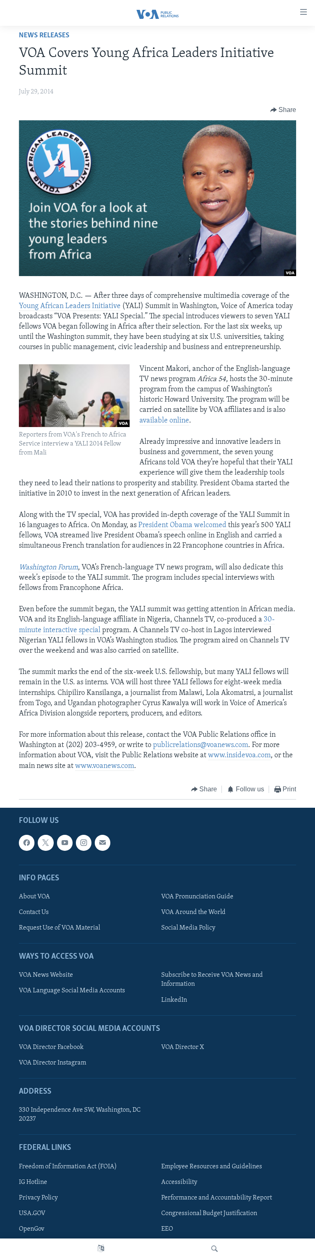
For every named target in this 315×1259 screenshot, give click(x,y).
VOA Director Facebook (51, 1047)
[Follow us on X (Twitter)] (45, 843)
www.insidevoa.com (239, 755)
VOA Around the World (193, 912)
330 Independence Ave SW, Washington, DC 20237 (80, 1115)
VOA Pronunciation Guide (197, 896)
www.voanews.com (104, 766)
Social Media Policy (188, 928)
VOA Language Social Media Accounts (72, 991)
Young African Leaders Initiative (70, 306)
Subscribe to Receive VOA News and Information (212, 980)
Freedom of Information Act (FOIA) (68, 1166)
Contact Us (34, 912)
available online (164, 421)
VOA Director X (182, 1047)
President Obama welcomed (183, 525)
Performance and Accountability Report (216, 1198)
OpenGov (31, 1229)
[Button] (283, 110)
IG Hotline (33, 1182)
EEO (167, 1229)
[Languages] (101, 1248)
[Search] (214, 1248)
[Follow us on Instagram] (83, 843)
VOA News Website (46, 975)
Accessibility (179, 1182)
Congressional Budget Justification (209, 1213)
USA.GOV (32, 1213)
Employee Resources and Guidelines (211, 1166)
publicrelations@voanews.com (200, 745)
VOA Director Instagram (52, 1063)
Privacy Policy (38, 1198)
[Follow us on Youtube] (65, 843)
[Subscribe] (102, 843)
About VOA (34, 896)
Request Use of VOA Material (59, 928)
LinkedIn (174, 1000)
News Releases (44, 35)
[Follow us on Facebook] (26, 843)
